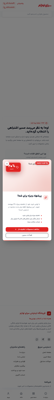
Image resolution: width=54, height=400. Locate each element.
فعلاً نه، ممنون (27, 235)
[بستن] (7, 163)
